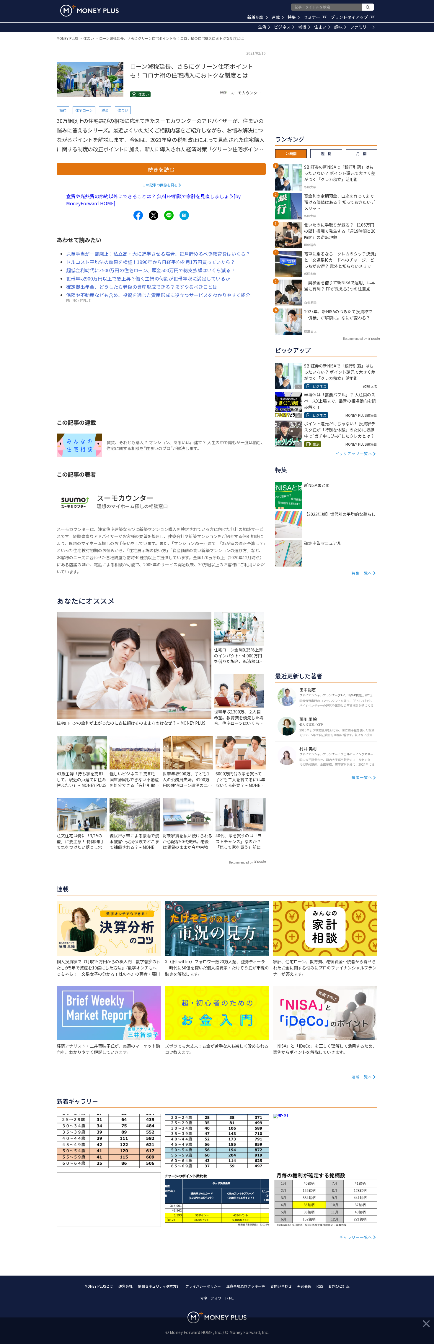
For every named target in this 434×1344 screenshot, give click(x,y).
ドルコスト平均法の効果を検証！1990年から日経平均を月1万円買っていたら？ (150, 261)
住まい (320, 27)
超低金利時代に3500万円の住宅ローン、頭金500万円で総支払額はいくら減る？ (150, 270)
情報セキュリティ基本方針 (159, 1286)
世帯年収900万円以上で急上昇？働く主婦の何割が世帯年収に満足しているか (148, 278)
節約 (62, 110)
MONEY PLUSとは (99, 1286)
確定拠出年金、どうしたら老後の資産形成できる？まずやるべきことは (141, 286)
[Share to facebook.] (138, 215)
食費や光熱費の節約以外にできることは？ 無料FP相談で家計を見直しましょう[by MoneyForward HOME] (153, 200)
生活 (262, 27)
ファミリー (360, 27)
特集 (292, 17)
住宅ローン (84, 110)
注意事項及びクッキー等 (245, 1286)
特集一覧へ (362, 572)
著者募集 (304, 1286)
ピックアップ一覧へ (353, 453)
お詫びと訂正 (339, 1286)
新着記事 (255, 17)
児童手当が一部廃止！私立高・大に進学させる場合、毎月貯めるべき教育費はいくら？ (158, 253)
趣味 (338, 27)
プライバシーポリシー (203, 1286)
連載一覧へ (362, 1076)
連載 (276, 17)
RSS (319, 1286)
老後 (302, 27)
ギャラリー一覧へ (355, 1237)
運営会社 (125, 1286)
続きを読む (161, 169)
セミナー (315, 17)
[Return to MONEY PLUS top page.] (89, 10)
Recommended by (241, 862)
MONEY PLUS (67, 38)
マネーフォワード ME (217, 1297)
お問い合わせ (281, 1286)
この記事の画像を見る (160, 184)
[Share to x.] (153, 215)
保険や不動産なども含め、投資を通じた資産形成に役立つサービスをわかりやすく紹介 (158, 294)
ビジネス (282, 27)
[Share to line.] (169, 215)
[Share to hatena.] (184, 215)
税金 (105, 110)
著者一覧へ (362, 777)
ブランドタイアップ (352, 17)
